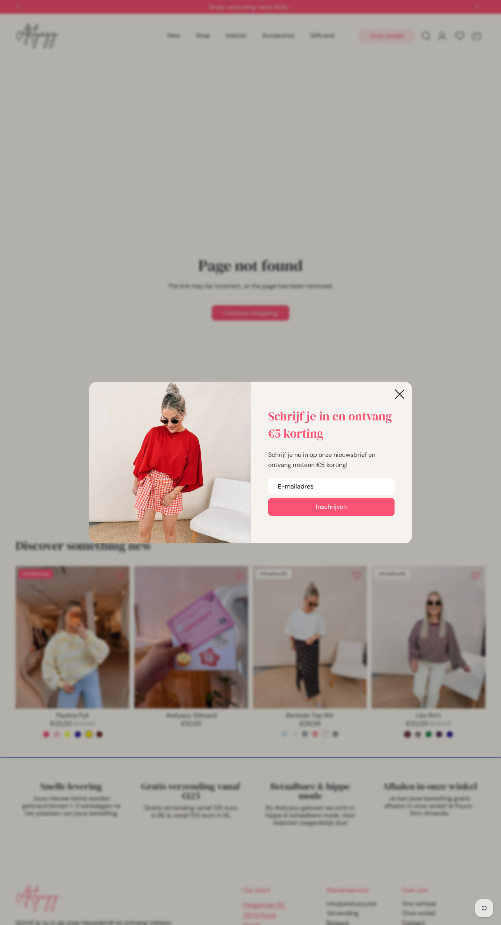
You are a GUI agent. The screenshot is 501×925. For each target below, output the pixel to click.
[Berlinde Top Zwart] (335, 734)
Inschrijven (331, 507)
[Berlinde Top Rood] (315, 734)
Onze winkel (387, 36)
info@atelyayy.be (351, 904)
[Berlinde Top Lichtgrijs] (295, 734)
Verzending (342, 913)
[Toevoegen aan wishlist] (120, 576)
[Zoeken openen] (425, 36)
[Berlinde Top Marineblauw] (305, 734)
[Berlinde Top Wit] (325, 734)
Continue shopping (250, 313)
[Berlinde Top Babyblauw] (284, 734)
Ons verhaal (419, 904)
